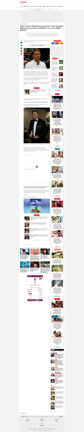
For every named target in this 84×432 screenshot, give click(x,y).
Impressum (30, 428)
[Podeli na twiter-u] (21, 45)
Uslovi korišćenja (39, 428)
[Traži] (63, 6)
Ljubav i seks (38, 6)
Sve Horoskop (57, 195)
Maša (32, 75)
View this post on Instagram (30, 169)
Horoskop (59, 6)
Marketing (34, 428)
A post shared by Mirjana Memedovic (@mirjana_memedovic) (36, 182)
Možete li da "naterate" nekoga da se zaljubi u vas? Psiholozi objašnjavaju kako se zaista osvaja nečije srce (57, 311)
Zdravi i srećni (32, 6)
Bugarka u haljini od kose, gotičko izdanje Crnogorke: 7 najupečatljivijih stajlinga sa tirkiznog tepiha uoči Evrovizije (57, 122)
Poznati (21, 6)
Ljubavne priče (29, 247)
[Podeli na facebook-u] (21, 43)
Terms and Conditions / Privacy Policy (49, 428)
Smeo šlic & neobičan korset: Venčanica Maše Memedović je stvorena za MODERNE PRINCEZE (38, 223)
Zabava (51, 6)
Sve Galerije (57, 146)
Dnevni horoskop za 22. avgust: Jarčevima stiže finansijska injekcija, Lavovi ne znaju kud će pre (57, 176)
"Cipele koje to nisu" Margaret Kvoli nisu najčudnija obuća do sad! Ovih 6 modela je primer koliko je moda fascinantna (57, 107)
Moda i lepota (26, 6)
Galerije (55, 6)
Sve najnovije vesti (57, 90)
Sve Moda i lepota (57, 246)
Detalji (37, 247)
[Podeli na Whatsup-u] (21, 48)
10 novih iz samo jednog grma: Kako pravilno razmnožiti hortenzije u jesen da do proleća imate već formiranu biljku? (55, 63)
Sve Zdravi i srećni (57, 296)
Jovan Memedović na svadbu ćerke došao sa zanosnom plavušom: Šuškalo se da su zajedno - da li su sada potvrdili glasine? (39, 218)
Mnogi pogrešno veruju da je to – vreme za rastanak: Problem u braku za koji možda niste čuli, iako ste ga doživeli (57, 326)
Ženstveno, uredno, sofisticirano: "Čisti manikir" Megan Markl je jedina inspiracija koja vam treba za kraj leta (57, 226)
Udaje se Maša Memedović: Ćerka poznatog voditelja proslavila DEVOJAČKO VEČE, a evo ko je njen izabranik (39, 229)
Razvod (34, 247)
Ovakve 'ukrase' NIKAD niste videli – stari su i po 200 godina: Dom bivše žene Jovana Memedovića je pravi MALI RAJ (39, 235)
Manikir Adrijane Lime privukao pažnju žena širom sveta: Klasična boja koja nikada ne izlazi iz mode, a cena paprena (55, 75)
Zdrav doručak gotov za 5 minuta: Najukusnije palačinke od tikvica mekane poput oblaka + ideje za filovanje (57, 276)
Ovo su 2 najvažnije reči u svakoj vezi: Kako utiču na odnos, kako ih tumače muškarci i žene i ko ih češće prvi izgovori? (57, 341)
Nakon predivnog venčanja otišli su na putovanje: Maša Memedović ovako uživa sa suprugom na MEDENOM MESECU (38, 90)
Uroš (34, 75)
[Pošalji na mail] (21, 54)
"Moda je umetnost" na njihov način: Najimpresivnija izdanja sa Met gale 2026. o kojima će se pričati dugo (57, 139)
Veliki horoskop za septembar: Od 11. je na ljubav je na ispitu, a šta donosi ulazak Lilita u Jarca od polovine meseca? (55, 86)
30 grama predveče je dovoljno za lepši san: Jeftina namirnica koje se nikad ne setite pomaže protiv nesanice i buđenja (57, 291)
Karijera (47, 6)
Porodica (43, 6)
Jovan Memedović (32, 71)
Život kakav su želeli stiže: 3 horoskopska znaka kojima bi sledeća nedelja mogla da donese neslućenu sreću (57, 191)
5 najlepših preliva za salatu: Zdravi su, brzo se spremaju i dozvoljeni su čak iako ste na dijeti (55, 69)
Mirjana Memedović (42, 247)
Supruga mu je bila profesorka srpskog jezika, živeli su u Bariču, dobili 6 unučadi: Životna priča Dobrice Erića (54, 80)
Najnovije (53, 351)
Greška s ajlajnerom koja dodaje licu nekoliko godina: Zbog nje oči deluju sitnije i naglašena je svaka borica (57, 241)
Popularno (60, 351)
